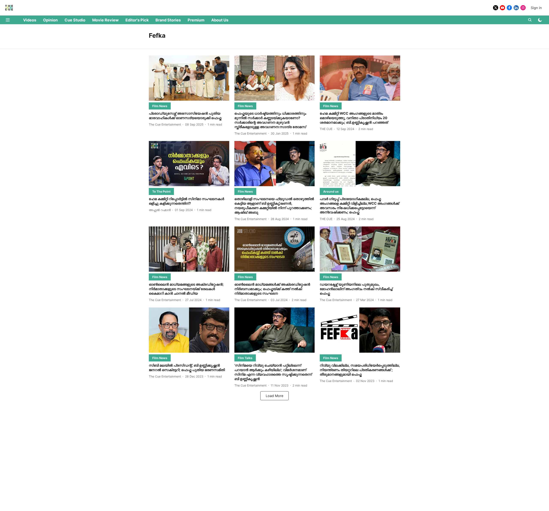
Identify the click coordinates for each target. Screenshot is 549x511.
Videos (29, 20)
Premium (196, 20)
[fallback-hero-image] (189, 78)
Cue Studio (75, 20)
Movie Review (105, 20)
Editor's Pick (137, 20)
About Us (219, 20)
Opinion (50, 20)
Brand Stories (168, 20)
